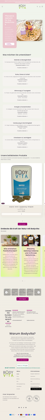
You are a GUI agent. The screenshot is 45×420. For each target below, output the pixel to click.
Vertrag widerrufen (36, 388)
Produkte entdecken (9, 44)
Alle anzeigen (22, 224)
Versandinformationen (35, 383)
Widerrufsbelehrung (35, 386)
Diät (17, 381)
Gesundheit (19, 386)
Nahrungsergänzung (21, 383)
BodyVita (23, 416)
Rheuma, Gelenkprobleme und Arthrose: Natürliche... (31, 252)
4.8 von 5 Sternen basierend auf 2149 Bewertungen (28, 367)
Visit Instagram (22, 298)
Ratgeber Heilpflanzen (35, 373)
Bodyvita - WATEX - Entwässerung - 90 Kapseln (21, 206)
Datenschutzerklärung (35, 378)
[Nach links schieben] (20, 221)
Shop (18, 376)
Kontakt (18, 388)
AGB (31, 381)
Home (18, 373)
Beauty (18, 378)
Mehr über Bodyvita (22, 359)
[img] (8, 323)
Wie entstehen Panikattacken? (10, 250)
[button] (2, 6)
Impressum (33, 376)
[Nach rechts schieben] (25, 221)
